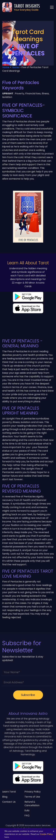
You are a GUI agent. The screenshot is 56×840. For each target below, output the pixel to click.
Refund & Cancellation (31, 803)
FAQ (26, 815)
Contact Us (9, 801)
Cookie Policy (46, 834)
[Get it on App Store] (28, 780)
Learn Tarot (9, 791)
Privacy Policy (32, 791)
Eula (26, 810)
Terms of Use (32, 796)
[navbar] (52, 7)
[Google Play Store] (28, 767)
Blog (4, 796)
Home (5, 67)
